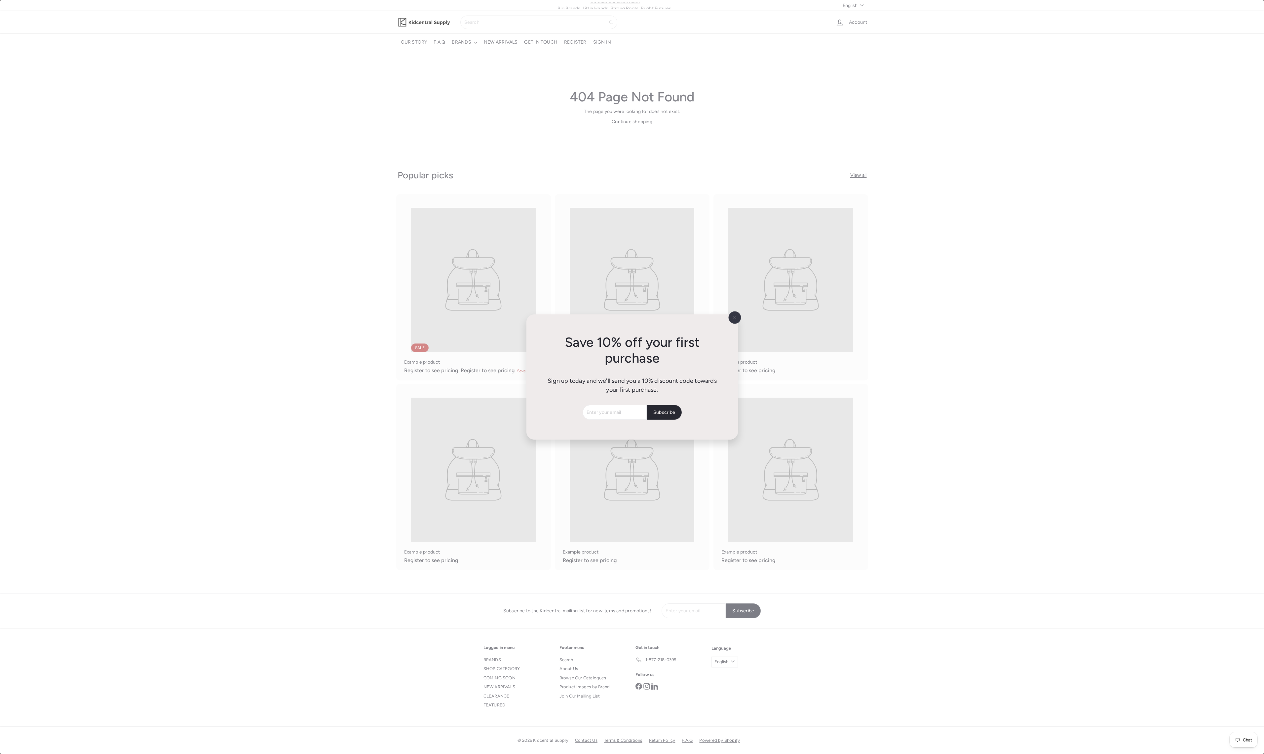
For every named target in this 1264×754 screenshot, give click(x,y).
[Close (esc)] (734, 317)
